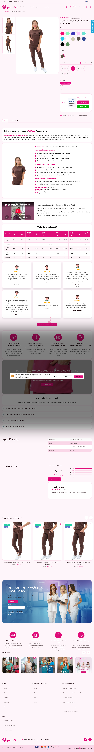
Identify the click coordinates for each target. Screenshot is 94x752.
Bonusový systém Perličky (70, 688)
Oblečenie (6, 702)
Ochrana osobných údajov (70, 707)
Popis (5, 121)
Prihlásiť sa (13, 601)
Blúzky (35, 693)
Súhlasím (78, 376)
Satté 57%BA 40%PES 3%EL (78, 447)
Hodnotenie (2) (14, 121)
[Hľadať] (70, 7)
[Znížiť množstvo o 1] (78, 97)
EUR (74, 7)
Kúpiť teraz (83, 106)
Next (91, 518)
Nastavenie (57, 376)
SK (88, 1)
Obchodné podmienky (69, 702)
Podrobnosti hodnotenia (75, 18)
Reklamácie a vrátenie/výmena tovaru (73, 693)
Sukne (35, 707)
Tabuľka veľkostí (87, 63)
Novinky (6, 697)
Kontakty (10, 2)
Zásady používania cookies (70, 712)
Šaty (35, 697)
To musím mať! (47, 384)
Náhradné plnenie (9, 720)
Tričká (35, 702)
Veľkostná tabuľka (18, 2)
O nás (4, 2)
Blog (5, 707)
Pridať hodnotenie (54, 479)
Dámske (72, 450)
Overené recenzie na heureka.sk (47, 325)
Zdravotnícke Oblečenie (76, 440)
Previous (86, 518)
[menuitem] (24, 6)
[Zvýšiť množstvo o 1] (85, 97)
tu (29, 377)
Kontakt (6, 693)
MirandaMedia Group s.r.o (86, 748)
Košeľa (35, 688)
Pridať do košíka (83, 102)
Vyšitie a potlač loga (9, 725)
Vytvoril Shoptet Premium (73, 748)
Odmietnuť (67, 376)
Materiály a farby (8, 730)
